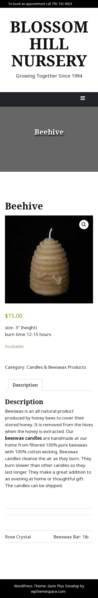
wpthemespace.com (48, 591)
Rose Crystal (18, 537)
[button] (84, 224)
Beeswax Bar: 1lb (71, 537)
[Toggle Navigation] (82, 99)
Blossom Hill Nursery (49, 43)
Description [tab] (25, 385)
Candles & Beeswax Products (56, 367)
